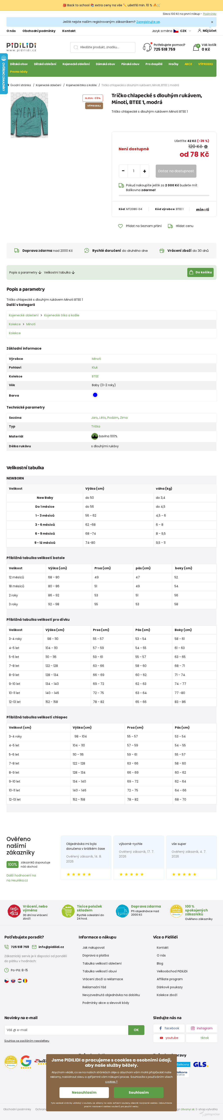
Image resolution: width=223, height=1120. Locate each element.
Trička (95, 426)
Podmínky (209, 14)
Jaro (94, 418)
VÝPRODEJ (205, 64)
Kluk (95, 367)
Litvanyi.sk (187, 1109)
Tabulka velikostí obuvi (100, 971)
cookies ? (111, 1081)
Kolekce (15, 324)
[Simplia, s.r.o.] (209, 1114)
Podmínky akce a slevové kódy (106, 1003)
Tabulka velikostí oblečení (102, 963)
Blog (160, 963)
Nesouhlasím (84, 1092)
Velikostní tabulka (57, 272)
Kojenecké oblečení (76, 64)
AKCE (188, 64)
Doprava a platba (96, 955)
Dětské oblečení (45, 64)
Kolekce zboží (167, 995)
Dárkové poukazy (170, 987)
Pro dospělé (153, 64)
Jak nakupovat (94, 947)
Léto (102, 418)
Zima (124, 418)
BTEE (95, 376)
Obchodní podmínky (38, 31)
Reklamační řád (94, 987)
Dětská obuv (19, 64)
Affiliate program (170, 979)
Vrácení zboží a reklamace (103, 979)
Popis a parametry (23, 272)
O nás (11, 31)
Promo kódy (18, 71)
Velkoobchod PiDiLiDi (172, 971)
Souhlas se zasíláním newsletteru (26, 1041)
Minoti (30, 324)
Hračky (173, 64)
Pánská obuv (130, 64)
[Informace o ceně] (206, 147)
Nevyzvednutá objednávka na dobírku (111, 995)
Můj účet (209, 30)
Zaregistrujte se (148, 22)
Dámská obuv (105, 64)
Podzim (112, 418)
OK (136, 1029)
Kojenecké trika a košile (81, 85)
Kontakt (69, 31)
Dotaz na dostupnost (176, 171)
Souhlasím (139, 1092)
